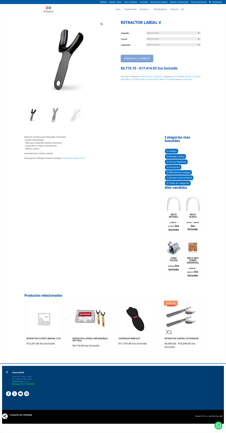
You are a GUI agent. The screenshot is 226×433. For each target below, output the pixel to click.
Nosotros (144, 9)
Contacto (174, 9)
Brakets (173, 151)
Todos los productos (199, 2)
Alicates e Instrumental (179, 2)
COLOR (124, 39)
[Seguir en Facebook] (8, 393)
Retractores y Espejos (159, 2)
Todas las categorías (179, 183)
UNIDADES (125, 45)
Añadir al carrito (137, 58)
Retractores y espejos (179, 172)
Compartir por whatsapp (21, 415)
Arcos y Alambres (130, 2)
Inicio (118, 9)
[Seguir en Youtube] (20, 393)
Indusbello (187, 79)
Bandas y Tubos (115, 2)
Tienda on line (130, 9)
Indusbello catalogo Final (73, 158)
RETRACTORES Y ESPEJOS (151, 76)
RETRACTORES (139, 79)
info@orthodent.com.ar (20, 381)
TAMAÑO (125, 33)
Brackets (103, 2)
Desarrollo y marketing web (209, 416)
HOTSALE (196, 76)
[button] (101, 24)
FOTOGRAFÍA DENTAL (182, 76)
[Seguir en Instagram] (26, 393)
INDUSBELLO (126, 79)
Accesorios (144, 2)
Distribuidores (160, 9)
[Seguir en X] (14, 393)
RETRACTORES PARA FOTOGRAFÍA (161, 79)
